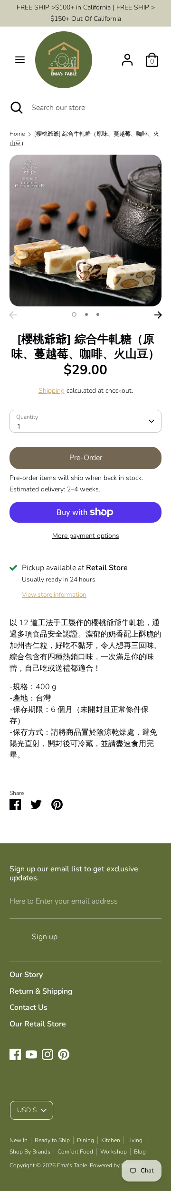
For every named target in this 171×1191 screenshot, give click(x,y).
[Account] (127, 56)
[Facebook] (15, 1054)
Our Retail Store (38, 1024)
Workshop (113, 1151)
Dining (85, 1140)
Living (134, 1140)
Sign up (44, 937)
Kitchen (110, 1140)
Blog (140, 1151)
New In (19, 1140)
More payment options (85, 535)
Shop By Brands (30, 1151)
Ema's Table (72, 1165)
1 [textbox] (19, 427)
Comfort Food (75, 1151)
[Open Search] (15, 108)
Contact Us (29, 1007)
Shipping (51, 390)
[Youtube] (31, 1054)
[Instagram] (47, 1054)
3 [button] (97, 314)
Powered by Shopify (115, 1165)
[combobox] (86, 421)
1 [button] (74, 314)
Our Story (26, 974)
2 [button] (86, 314)
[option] (86, 230)
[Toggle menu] (20, 59)
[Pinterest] (63, 1054)
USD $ (27, 1110)
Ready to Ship (52, 1140)
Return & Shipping (41, 991)
